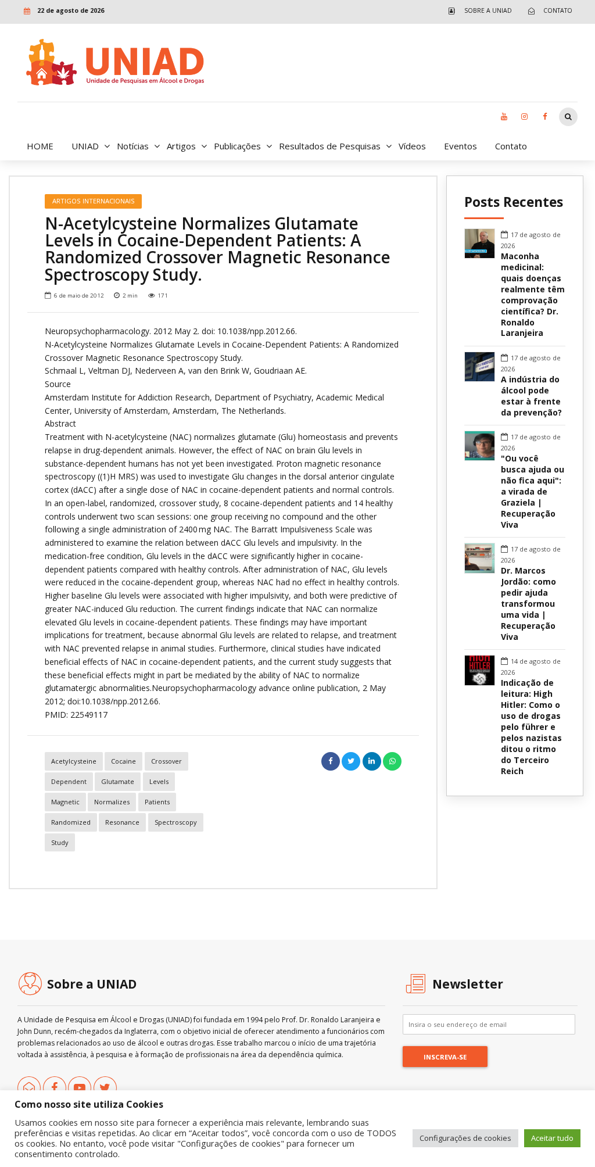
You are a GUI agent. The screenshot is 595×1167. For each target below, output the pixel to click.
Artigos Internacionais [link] (93, 200)
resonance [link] (122, 822)
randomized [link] (71, 822)
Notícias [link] (133, 146)
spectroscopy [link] (176, 822)
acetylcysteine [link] (73, 761)
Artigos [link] (181, 146)
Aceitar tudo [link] (552, 1138)
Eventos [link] (460, 146)
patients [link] (157, 801)
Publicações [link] (237, 146)
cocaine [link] (123, 761)
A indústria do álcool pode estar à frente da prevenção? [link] (531, 396)
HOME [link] (40, 146)
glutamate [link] (117, 781)
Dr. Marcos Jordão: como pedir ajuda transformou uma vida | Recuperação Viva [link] (528, 603)
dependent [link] (69, 781)
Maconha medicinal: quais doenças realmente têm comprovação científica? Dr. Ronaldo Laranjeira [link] (533, 295)
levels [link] (159, 781)
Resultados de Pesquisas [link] (330, 146)
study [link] (60, 842)
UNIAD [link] (85, 146)
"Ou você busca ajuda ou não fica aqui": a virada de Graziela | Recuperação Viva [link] (532, 491)
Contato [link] (511, 146)
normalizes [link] (112, 801)
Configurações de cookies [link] (465, 1138)
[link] (477, 10)
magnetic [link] (65, 801)
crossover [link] (166, 761)
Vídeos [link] (412, 146)
